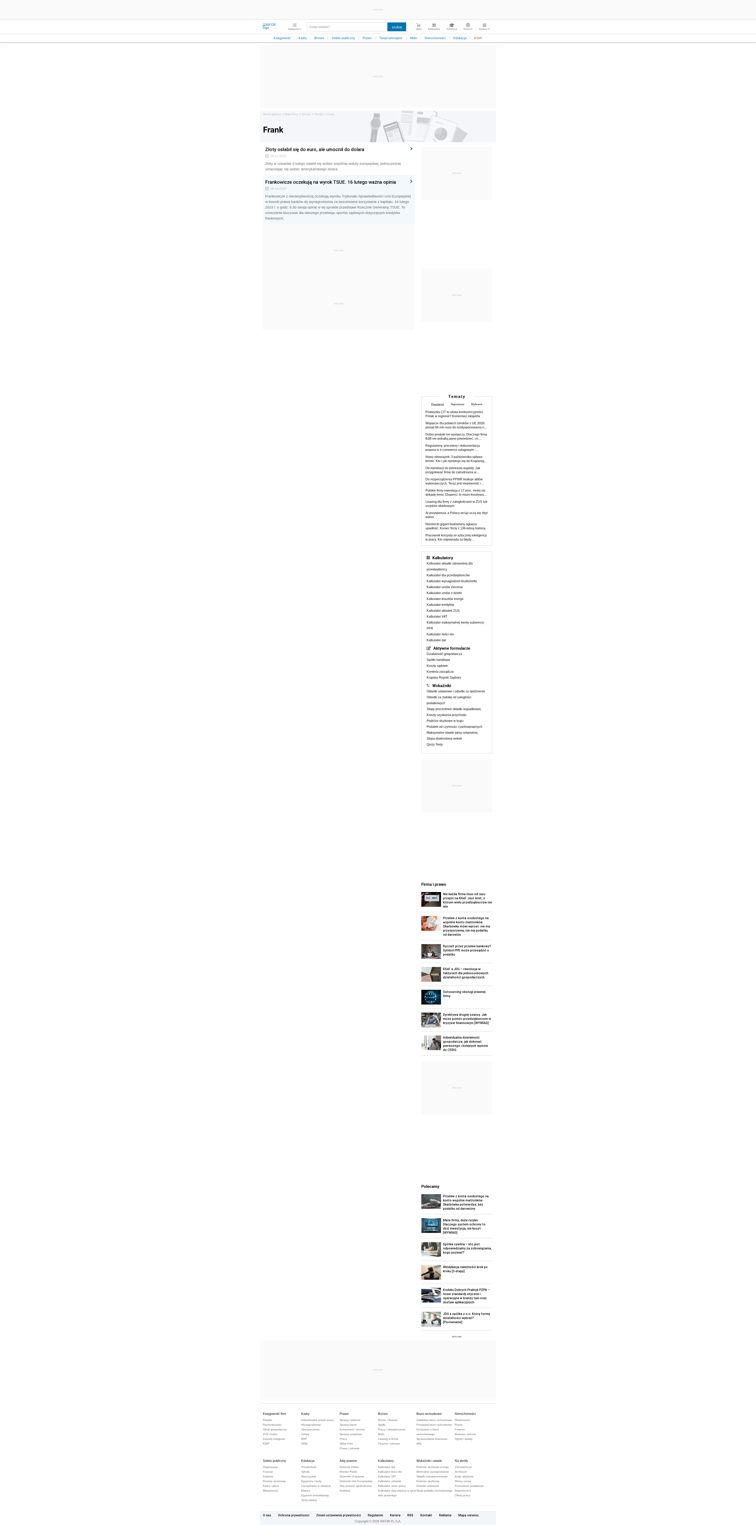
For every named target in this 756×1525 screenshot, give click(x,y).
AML (419, 1443)
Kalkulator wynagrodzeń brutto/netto (452, 581)
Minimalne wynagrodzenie (432, 1471)
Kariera (395, 1515)
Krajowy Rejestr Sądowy (444, 677)
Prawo (367, 38)
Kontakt (426, 1515)
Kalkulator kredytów (440, 604)
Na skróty (461, 1460)
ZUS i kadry (270, 1434)
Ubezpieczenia (310, 1429)
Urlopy (305, 1434)
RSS (410, 1515)
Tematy (306, 114)
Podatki (267, 1420)
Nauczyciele (308, 1476)
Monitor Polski (348, 1471)
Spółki (381, 1424)
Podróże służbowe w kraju (445, 720)
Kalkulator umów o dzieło (444, 593)
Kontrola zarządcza (440, 671)
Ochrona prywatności (293, 1515)
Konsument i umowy (352, 1429)
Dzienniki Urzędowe (352, 1476)
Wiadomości (462, 1420)
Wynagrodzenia (311, 1424)
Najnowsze (457, 404)
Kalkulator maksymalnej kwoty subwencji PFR (455, 625)
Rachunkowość (272, 1424)
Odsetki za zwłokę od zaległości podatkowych (449, 700)
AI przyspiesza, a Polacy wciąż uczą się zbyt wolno (456, 515)
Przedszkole (308, 1467)
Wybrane (476, 404)
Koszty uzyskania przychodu (446, 715)
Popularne (437, 404)
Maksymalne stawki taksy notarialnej (452, 732)
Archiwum (461, 1471)
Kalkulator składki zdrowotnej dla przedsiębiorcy (450, 566)
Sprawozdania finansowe (431, 1438)
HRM (304, 1443)
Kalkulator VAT (437, 616)
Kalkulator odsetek (389, 1481)
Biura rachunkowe (429, 1413)
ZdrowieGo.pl (463, 1467)
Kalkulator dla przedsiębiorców (448, 575)
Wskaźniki (441, 685)
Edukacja (460, 38)
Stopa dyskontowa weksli (444, 738)
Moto (413, 38)
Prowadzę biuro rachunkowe (434, 1424)
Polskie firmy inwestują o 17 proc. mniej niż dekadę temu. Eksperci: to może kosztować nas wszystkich (455, 493)
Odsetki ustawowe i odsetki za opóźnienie (456, 691)
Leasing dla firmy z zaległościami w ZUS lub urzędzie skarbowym (456, 503)
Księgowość (282, 38)
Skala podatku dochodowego (434, 1490)
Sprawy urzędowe (351, 1434)
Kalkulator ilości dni (440, 634)
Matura (305, 1490)
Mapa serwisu (468, 1515)
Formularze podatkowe (469, 1485)
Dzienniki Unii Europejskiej (356, 1481)
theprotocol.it (463, 1490)
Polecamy (430, 1186)
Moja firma (291, 114)
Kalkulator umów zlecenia (445, 587)
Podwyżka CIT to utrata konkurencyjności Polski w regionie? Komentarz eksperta (454, 414)
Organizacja (270, 1467)
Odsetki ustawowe (427, 1485)
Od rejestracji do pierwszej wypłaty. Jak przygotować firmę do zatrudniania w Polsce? (452, 470)
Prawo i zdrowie (349, 1448)
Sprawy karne (348, 1424)
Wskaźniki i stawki (429, 1460)
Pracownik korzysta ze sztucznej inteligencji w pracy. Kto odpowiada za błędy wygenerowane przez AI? (456, 538)
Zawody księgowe (274, 1438)
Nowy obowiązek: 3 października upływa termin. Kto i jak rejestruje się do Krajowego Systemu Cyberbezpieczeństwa (455, 459)
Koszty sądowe (437, 665)
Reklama (445, 1515)
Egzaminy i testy (311, 1481)
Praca (343, 1438)
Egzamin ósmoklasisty (315, 1495)
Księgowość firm (274, 1413)
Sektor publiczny (343, 38)
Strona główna (272, 114)
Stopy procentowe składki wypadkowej (454, 709)
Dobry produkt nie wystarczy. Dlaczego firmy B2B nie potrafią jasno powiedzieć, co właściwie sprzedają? (456, 437)
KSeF (478, 38)
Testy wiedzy (309, 1500)
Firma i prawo (433, 884)
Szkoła (305, 1471)
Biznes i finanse (387, 1420)
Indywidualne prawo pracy (317, 1420)
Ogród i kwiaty (463, 1438)
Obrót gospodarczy (275, 1429)
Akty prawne (348, 1460)
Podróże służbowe (427, 1481)
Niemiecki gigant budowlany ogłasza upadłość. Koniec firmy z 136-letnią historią (455, 526)
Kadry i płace (271, 1485)
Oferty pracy (462, 1495)
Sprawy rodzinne (350, 1420)
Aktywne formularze (451, 648)
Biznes (319, 38)
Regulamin (375, 1515)
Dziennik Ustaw (349, 1467)
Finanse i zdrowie (389, 1443)
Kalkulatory (442, 557)
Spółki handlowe (438, 659)
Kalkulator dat (436, 640)
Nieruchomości (435, 38)
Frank (330, 114)
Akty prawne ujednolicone (356, 1485)
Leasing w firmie (388, 1438)
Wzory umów (463, 1481)
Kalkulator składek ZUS (443, 610)
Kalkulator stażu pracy (392, 1485)
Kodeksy (345, 1490)
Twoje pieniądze (390, 38)
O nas (267, 1515)
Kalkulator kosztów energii (445, 599)
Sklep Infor (346, 1443)
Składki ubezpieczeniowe (431, 1476)
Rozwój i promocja (274, 1481)
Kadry (302, 38)
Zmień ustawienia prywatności (338, 1515)
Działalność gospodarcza (444, 654)
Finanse (460, 1429)
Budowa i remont (465, 1434)
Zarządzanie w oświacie (316, 1485)
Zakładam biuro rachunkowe (434, 1420)
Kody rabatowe (464, 1476)
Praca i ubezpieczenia (391, 1429)
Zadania (268, 1476)
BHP (304, 1438)
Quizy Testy (435, 744)
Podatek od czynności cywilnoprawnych (454, 726)
